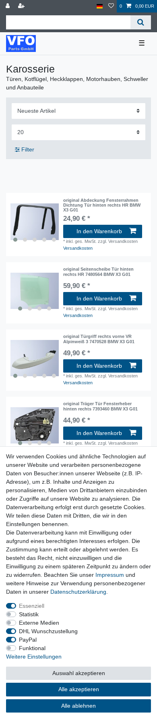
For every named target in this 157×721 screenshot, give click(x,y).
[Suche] (140, 22)
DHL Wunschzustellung (48, 631)
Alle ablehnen (78, 705)
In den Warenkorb (99, 231)
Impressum (109, 575)
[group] (34, 222)
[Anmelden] (8, 6)
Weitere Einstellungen (34, 656)
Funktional (32, 648)
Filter (27, 149)
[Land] (99, 6)
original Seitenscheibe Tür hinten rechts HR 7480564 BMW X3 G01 (98, 271)
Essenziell (31, 606)
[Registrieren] (22, 6)
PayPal (28, 639)
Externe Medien (39, 622)
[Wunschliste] (111, 6)
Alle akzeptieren (78, 689)
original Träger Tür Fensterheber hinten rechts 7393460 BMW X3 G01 (100, 406)
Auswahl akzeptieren (78, 673)
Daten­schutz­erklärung (78, 591)
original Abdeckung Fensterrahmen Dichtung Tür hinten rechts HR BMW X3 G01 (101, 205)
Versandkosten (78, 248)
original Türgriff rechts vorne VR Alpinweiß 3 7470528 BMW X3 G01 (98, 339)
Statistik (29, 614)
